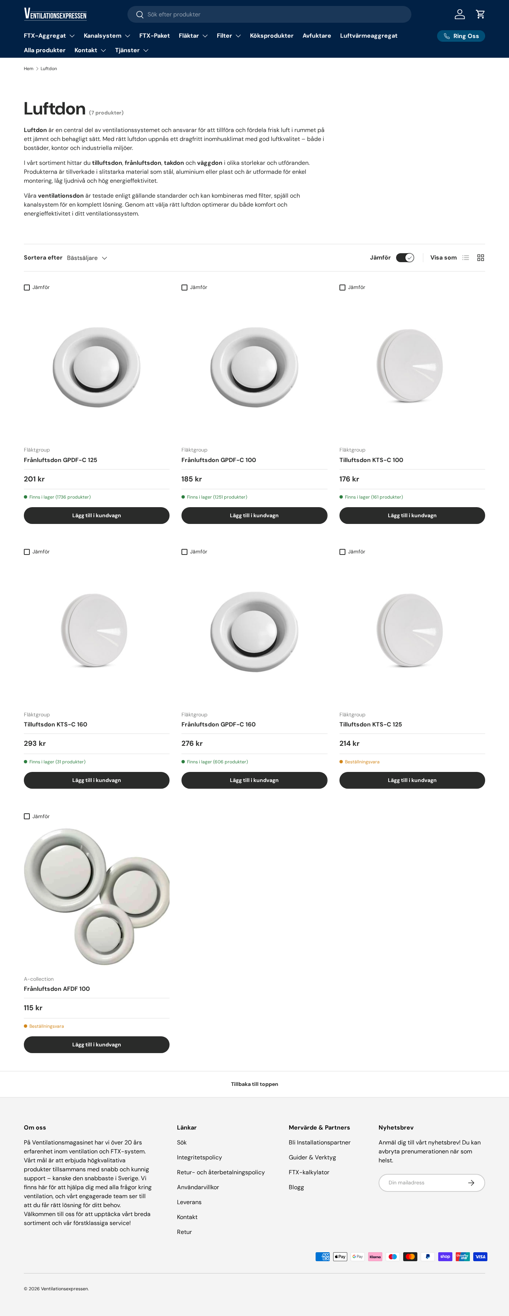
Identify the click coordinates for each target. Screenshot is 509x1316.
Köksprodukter (272, 36)
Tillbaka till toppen (254, 1084)
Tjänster (127, 50)
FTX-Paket (154, 36)
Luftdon (49, 69)
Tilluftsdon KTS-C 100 (371, 460)
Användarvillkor (198, 1187)
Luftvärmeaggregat (369, 36)
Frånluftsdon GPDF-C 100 (218, 460)
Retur (184, 1232)
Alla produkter (45, 50)
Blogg (296, 1187)
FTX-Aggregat (45, 36)
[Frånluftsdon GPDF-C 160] (254, 631)
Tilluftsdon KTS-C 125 (370, 724)
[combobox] (269, 14)
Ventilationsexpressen (64, 1289)
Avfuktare (317, 36)
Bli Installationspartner (320, 1142)
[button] (480, 14)
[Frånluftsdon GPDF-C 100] (254, 367)
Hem (29, 69)
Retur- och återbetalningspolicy (221, 1172)
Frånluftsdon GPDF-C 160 (218, 724)
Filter (224, 36)
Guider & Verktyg (312, 1157)
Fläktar (189, 36)
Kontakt (86, 50)
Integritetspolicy (199, 1157)
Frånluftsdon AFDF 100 (57, 989)
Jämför (380, 257)
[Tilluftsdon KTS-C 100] (412, 367)
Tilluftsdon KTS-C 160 (55, 724)
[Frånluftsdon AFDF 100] (97, 896)
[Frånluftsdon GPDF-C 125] (97, 367)
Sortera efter (43, 257)
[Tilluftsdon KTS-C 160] (97, 631)
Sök (182, 1142)
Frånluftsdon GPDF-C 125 (60, 460)
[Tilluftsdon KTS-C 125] (412, 631)
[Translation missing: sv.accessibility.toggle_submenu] (71, 35)
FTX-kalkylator (309, 1172)
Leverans (189, 1202)
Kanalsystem (102, 36)
